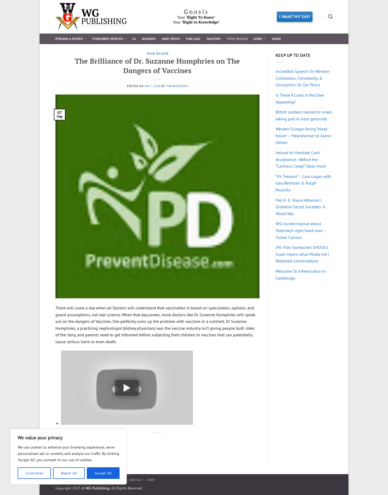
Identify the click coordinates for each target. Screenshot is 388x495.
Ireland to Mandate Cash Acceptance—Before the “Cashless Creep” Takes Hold (301, 159)
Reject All (69, 473)
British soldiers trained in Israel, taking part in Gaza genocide (304, 115)
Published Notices (107, 39)
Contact (136, 480)
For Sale (193, 39)
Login (276, 39)
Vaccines (213, 39)
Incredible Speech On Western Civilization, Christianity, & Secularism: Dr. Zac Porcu (303, 78)
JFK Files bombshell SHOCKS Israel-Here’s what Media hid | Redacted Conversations (302, 254)
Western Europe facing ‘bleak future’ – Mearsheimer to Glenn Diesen (303, 135)
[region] (69, 456)
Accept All (103, 473)
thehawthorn (177, 86)
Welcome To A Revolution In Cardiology (301, 274)
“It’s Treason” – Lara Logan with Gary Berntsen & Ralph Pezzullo (303, 183)
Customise (34, 473)
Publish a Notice (69, 39)
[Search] (330, 16)
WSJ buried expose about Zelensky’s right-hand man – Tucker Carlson (301, 230)
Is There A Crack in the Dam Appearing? (300, 98)
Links (258, 39)
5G (134, 39)
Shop (151, 480)
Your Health (237, 39)
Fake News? (171, 39)
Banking (149, 39)
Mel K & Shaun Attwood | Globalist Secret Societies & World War (301, 206)
